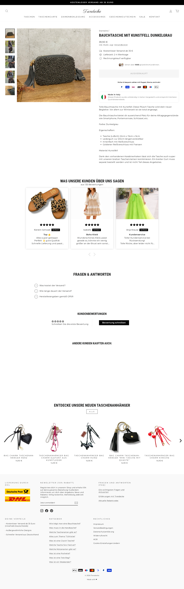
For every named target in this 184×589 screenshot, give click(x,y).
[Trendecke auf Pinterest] (51, 510)
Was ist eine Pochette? (59, 553)
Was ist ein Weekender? (60, 562)
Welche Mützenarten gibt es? (62, 549)
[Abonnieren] (76, 502)
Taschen (29, 17)
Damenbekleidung (73, 17)
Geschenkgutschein (122, 17)
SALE (142, 17)
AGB (95, 539)
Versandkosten (121, 45)
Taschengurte (48, 17)
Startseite (103, 31)
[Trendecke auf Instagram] (41, 510)
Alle (92, 412)
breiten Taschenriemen (125, 159)
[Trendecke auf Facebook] (46, 510)
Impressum (98, 524)
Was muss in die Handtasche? (63, 528)
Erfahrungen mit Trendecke (111, 496)
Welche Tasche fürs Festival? (62, 545)
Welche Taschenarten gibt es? (63, 532)
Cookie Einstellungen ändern (106, 543)
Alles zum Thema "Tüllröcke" (62, 536)
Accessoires (97, 17)
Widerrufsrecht (100, 536)
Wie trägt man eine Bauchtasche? (64, 524)
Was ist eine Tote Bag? (59, 558)
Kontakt (154, 17)
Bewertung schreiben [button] (114, 322)
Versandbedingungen (103, 528)
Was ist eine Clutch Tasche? (62, 541)
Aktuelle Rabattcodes (108, 501)
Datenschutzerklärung (103, 532)
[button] (90, 254)
